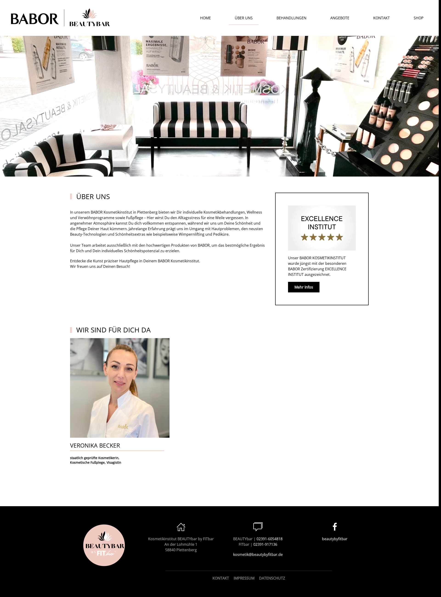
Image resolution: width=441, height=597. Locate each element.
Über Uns (244, 17)
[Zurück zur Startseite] (61, 18)
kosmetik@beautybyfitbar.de (258, 554)
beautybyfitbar (335, 538)
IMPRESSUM (244, 578)
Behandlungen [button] (291, 17)
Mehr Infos (303, 287)
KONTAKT (220, 578)
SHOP (419, 17)
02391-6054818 (270, 538)
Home (205, 17)
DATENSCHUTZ (272, 578)
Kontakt (381, 17)
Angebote (339, 17)
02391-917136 (265, 544)
